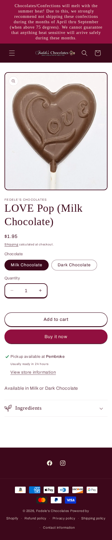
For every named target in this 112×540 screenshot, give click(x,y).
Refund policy (35, 518)
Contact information (59, 527)
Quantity (12, 278)
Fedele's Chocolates (52, 511)
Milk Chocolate (26, 265)
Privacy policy (64, 518)
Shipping (11, 244)
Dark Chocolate (74, 265)
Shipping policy (93, 518)
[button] (12, 53)
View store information (33, 372)
